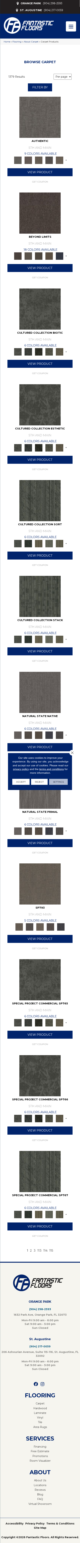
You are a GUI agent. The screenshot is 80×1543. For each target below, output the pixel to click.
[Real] (59, 159)
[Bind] (40, 500)
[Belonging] (40, 692)
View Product (40, 172)
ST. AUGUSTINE (31, 10)
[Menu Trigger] (71, 26)
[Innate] (49, 735)
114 (45, 1250)
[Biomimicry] (40, 308)
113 (39, 1250)
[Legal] (49, 159)
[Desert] (28, 255)
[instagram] (42, 1384)
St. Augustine (40, 1339)
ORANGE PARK (31, 3)
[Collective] (38, 351)
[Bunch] (28, 543)
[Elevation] (38, 255)
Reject (39, 781)
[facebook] (36, 1384)
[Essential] (28, 735)
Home (7, 41)
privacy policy (21, 769)
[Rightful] (50, 926)
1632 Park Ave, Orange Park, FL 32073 (40, 1314)
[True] (60, 926)
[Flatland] (59, 255)
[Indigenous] (38, 735)
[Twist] (59, 543)
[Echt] (28, 159)
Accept (21, 781)
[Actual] (40, 116)
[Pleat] (49, 543)
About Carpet (31, 41)
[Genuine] (38, 159)
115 (51, 1250)
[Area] (40, 212)
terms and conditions (51, 769)
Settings (58, 781)
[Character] (28, 351)
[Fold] (38, 543)
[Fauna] (49, 255)
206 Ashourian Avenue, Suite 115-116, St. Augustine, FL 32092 (40, 1353)
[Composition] (49, 351)
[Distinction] (59, 351)
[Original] (59, 735)
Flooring (16, 41)
